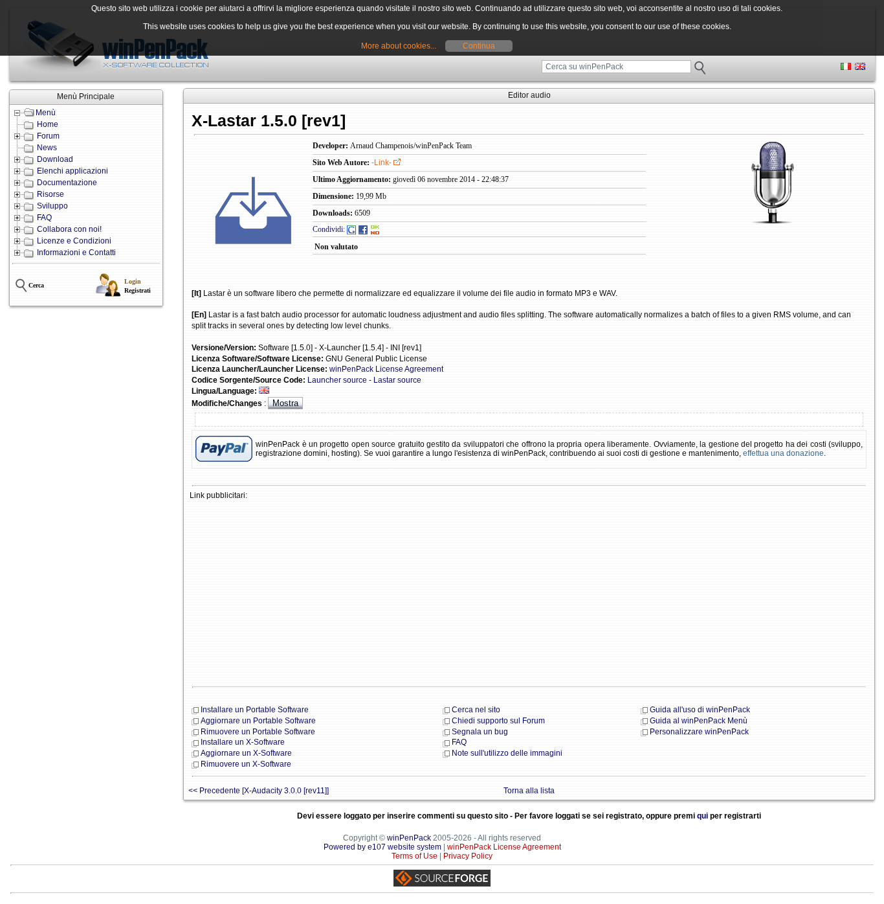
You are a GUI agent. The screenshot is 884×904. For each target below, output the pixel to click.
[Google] (351, 229)
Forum (48, 136)
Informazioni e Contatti (76, 252)
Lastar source (397, 380)
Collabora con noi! (69, 229)
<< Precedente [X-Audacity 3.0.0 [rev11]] (258, 790)
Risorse (50, 194)
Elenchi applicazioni (72, 170)
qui (702, 815)
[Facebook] (363, 229)
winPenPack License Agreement (386, 369)
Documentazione (67, 182)
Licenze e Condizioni (74, 240)
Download (55, 159)
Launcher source (337, 380)
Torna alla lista (529, 790)
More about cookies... (398, 46)
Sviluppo (52, 205)
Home (47, 124)
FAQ (44, 217)
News (47, 147)
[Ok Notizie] (375, 229)
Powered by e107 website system (382, 847)
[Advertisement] (529, 592)
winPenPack (409, 837)
